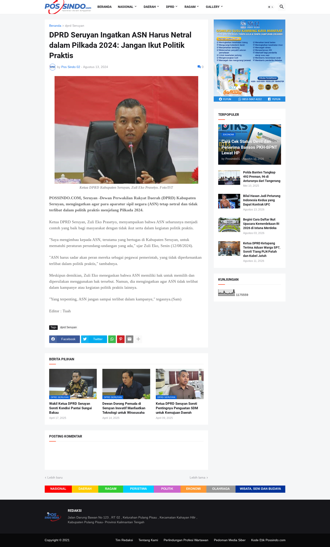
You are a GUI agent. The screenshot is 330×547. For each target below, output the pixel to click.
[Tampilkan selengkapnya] (138, 339)
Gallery (213, 7)
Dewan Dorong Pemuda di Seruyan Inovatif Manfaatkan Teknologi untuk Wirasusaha (123, 408)
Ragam (190, 7)
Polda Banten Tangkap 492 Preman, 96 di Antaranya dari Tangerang (261, 177)
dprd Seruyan (74, 25)
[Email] (129, 339)
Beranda (104, 7)
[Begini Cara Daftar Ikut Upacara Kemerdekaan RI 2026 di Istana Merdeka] (229, 224)
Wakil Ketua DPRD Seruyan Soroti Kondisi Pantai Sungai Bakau (70, 408)
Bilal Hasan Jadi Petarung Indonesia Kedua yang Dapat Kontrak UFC (261, 200)
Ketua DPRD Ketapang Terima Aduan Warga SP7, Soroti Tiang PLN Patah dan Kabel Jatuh (261, 249)
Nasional (125, 7)
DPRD (170, 7)
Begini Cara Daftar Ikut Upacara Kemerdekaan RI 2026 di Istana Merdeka (261, 224)
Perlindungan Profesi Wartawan (186, 540)
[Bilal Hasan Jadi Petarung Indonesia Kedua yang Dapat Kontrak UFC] (229, 201)
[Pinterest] (121, 339)
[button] (271, 7)
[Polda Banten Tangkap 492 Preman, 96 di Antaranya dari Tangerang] (229, 177)
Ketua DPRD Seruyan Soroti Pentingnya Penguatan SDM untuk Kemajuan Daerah (177, 408)
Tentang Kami (148, 540)
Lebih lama (197, 477)
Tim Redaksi (124, 540)
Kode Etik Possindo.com (268, 540)
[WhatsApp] (112, 339)
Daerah (150, 7)
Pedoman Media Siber (230, 540)
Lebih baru (55, 477)
